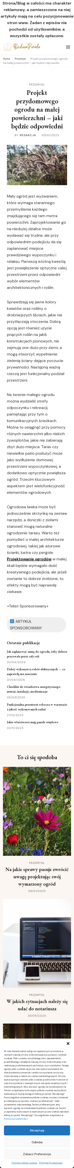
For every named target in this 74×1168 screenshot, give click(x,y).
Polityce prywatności (15, 1118)
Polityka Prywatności (51, 1162)
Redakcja (28, 135)
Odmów (37, 1142)
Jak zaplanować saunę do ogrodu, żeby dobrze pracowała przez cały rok (37, 654)
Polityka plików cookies (24, 1162)
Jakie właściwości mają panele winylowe (32, 722)
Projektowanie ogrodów (29, 559)
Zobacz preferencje (37, 1154)
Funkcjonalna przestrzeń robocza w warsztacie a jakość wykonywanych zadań (37, 706)
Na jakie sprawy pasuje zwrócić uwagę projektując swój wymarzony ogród (37, 876)
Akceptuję (37, 1130)
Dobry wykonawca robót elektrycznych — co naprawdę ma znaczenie (36, 671)
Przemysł (37, 84)
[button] (68, 1043)
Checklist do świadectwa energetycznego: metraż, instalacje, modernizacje (34, 689)
